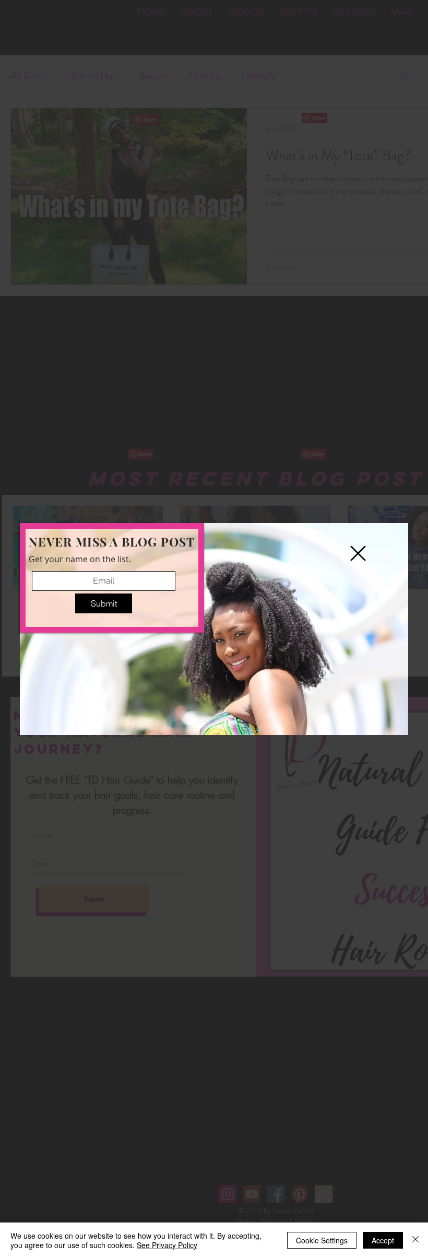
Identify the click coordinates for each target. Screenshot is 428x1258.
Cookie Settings (322, 1240)
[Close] (415, 1240)
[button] (358, 553)
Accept (383, 1240)
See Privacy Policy (167, 1245)
